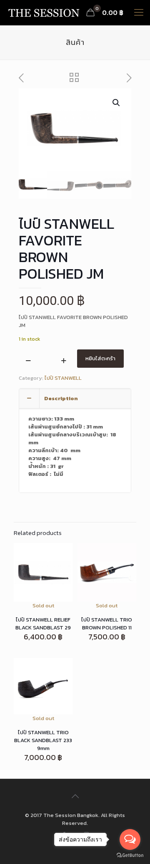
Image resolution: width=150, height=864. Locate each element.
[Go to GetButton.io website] (130, 855)
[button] (116, 102)
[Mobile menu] (139, 12)
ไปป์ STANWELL (63, 378)
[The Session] (43, 12)
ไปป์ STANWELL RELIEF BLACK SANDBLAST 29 (43, 623)
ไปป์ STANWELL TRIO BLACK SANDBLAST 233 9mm (43, 740)
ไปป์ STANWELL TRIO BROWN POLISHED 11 (106, 623)
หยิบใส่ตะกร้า (100, 358)
